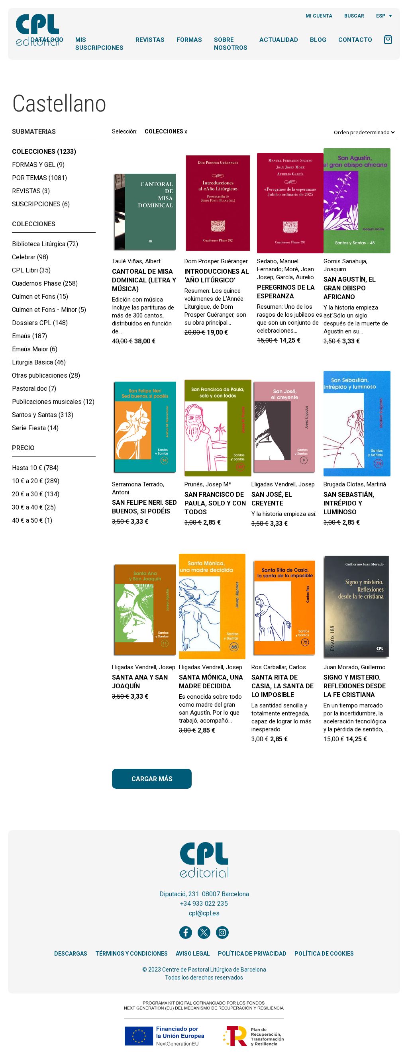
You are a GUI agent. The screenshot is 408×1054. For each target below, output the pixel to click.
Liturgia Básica (39, 362)
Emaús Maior (34, 349)
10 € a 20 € (35, 481)
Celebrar (30, 257)
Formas (189, 39)
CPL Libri (31, 270)
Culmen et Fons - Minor (49, 309)
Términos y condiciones (131, 953)
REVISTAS (31, 191)
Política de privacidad (252, 953)
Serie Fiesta (35, 428)
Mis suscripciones (99, 43)
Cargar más (152, 779)
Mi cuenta (319, 16)
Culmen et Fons (40, 296)
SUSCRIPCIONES (41, 204)
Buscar (354, 16)
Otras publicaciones (46, 375)
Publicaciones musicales (53, 402)
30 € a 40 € (34, 507)
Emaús (29, 336)
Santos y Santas (42, 415)
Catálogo (46, 39)
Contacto (355, 39)
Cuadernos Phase (45, 283)
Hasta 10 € (35, 468)
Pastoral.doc (34, 388)
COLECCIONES (44, 151)
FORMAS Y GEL (38, 164)
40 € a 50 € (32, 520)
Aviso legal (193, 953)
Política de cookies (324, 953)
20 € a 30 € (35, 494)
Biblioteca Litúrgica (45, 244)
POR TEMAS (39, 178)
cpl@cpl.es (204, 913)
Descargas (70, 953)
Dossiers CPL (40, 323)
